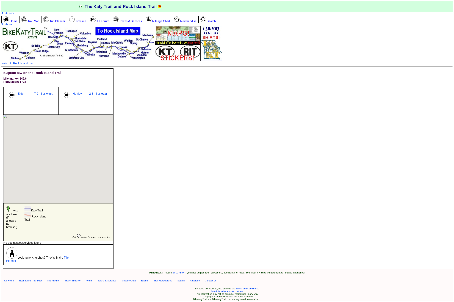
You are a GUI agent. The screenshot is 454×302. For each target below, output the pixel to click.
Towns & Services (107, 280)
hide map (7, 24)
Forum (89, 280)
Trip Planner (53, 280)
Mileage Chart (129, 280)
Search (181, 280)
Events (144, 280)
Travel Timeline (73, 280)
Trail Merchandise (163, 280)
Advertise (195, 280)
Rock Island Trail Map (30, 280)
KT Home (9, 280)
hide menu (7, 13)
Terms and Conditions (247, 288)
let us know (178, 272)
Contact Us (211, 280)
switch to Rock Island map (17, 63)
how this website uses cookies (227, 291)
